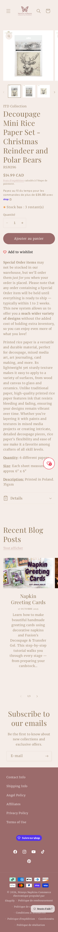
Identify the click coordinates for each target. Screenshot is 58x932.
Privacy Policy (17, 813)
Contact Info (15, 777)
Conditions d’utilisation (31, 912)
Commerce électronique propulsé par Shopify (28, 896)
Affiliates (13, 804)
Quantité (9, 214)
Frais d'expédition (13, 180)
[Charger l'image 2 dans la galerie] (29, 91)
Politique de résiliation (31, 925)
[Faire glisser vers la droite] (54, 92)
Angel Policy (16, 795)
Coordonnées (46, 918)
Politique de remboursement (35, 900)
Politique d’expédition (21, 918)
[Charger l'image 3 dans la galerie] (43, 91)
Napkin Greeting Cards (28, 599)
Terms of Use (16, 822)
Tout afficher (13, 548)
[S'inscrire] (46, 756)
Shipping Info (17, 786)
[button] (8, 11)
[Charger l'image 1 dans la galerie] (14, 91)
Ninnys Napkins (28, 892)
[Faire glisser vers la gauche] (3, 92)
